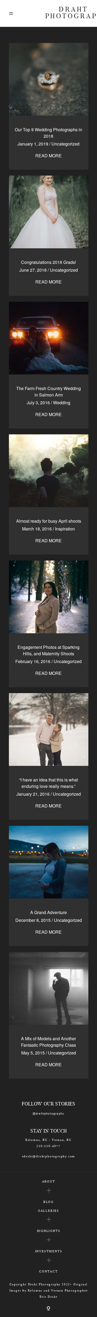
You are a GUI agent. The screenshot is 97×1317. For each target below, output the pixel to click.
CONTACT (48, 1271)
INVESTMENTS (48, 1251)
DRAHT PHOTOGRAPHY (66, 13)
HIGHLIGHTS (48, 1231)
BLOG (48, 1202)
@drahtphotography (49, 1113)
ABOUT (48, 1181)
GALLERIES (48, 1211)
